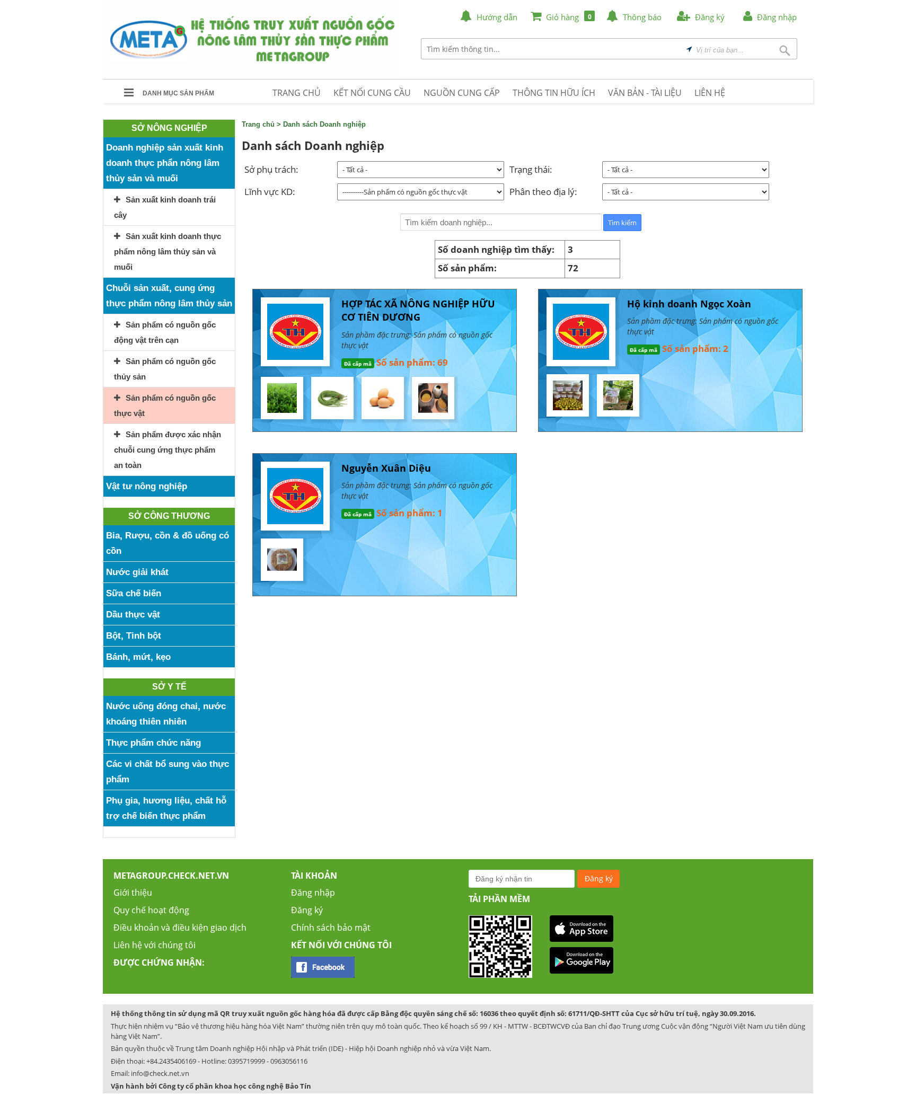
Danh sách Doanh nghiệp (324, 124)
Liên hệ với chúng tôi (154, 945)
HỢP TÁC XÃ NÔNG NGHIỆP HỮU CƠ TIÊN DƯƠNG (418, 310)
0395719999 (246, 1061)
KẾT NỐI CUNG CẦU (372, 93)
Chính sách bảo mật (331, 927)
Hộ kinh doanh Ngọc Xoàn (689, 303)
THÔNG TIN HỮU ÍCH (554, 93)
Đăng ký (307, 910)
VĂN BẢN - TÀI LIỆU (645, 93)
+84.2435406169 (171, 1061)
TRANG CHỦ (296, 93)
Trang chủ (258, 124)
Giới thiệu (132, 892)
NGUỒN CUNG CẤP (462, 93)
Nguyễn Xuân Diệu (386, 468)
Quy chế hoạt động (151, 910)
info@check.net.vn (160, 1073)
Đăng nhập (313, 892)
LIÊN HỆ (709, 93)
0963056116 (288, 1061)
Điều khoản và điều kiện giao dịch (179, 927)
